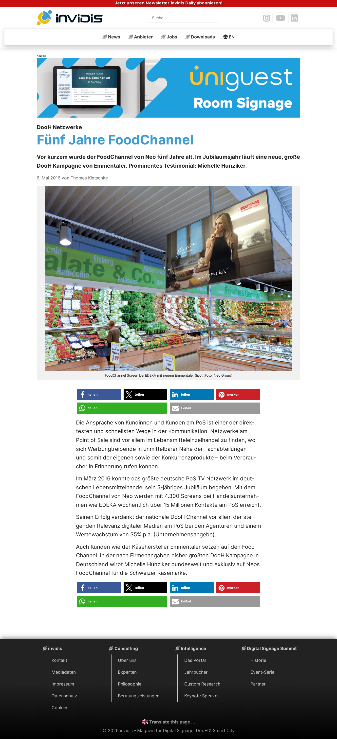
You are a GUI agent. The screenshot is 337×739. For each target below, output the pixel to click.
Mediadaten (64, 672)
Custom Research (202, 683)
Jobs (172, 36)
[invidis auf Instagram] (267, 18)
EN (232, 36)
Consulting (126, 648)
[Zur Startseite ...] (71, 19)
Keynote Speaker (201, 695)
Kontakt (59, 660)
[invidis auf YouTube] (280, 18)
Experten (127, 672)
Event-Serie (262, 672)
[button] (99, 394)
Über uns (127, 660)
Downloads (203, 36)
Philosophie (129, 683)
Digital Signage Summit (272, 648)
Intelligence (193, 648)
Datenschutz (64, 695)
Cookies (60, 707)
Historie (258, 660)
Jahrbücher (196, 672)
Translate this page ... (172, 721)
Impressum (63, 683)
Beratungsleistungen (138, 695)
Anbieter (143, 36)
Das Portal (195, 660)
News (114, 36)
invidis (55, 648)
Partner (258, 683)
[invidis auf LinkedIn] (294, 18)
